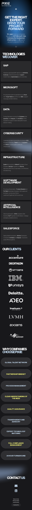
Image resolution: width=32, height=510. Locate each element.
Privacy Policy (16, 500)
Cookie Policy (16, 502)
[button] (16, 9)
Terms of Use (16, 499)
